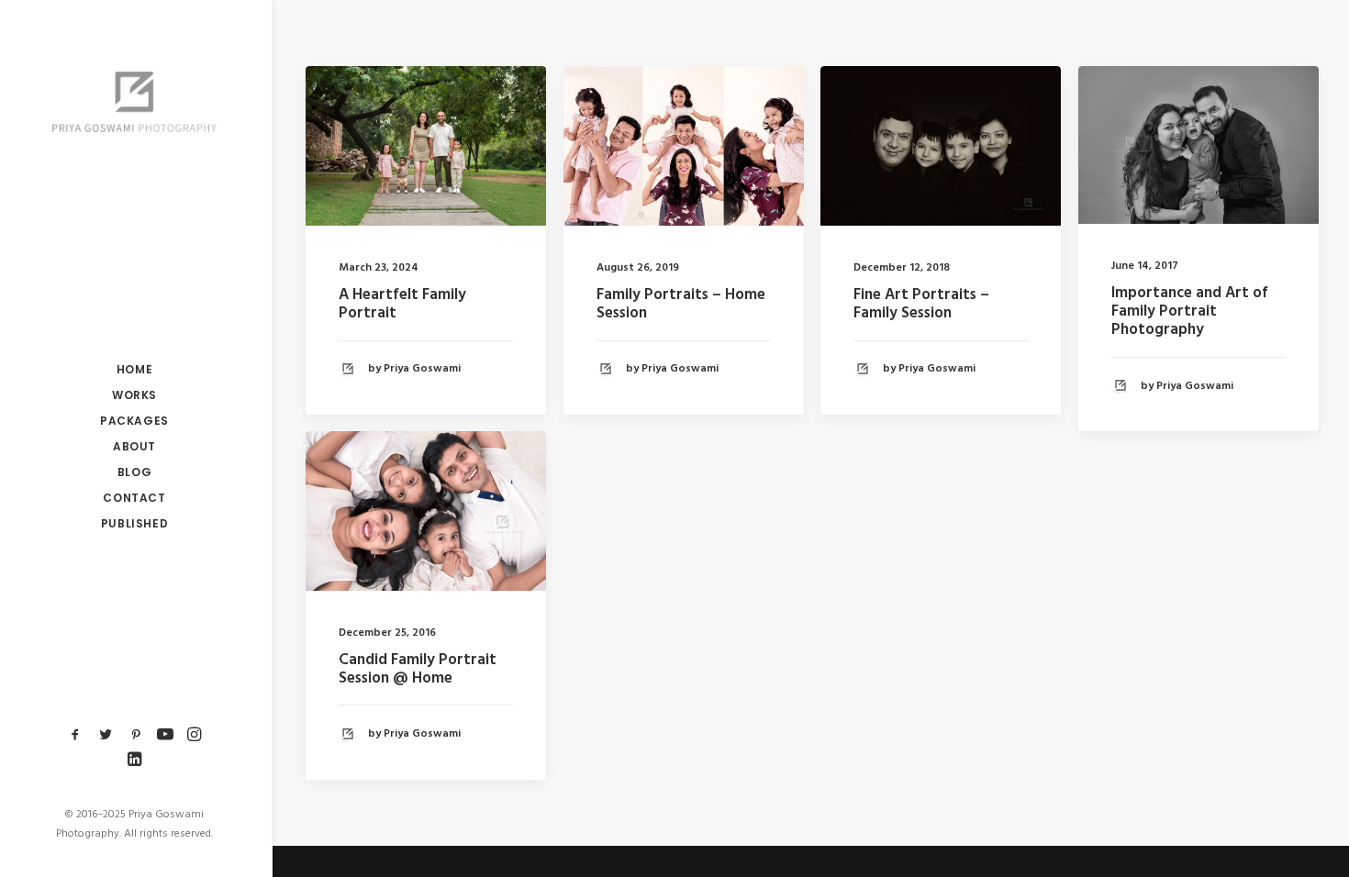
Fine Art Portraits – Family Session (921, 304)
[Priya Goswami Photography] (134, 102)
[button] (76, 735)
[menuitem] (76, 735)
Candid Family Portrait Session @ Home (417, 669)
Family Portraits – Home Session (680, 304)
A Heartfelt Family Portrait (402, 304)
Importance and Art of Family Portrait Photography (1189, 312)
